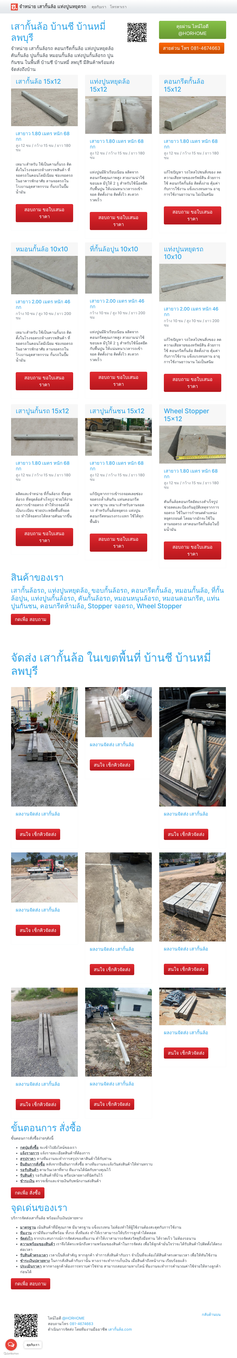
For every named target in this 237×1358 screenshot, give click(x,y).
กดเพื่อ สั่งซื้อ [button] (28, 1193)
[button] (137, 32)
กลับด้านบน (211, 1314)
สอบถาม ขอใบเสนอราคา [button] (44, 213)
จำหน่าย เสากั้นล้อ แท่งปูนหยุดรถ (52, 6)
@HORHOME (73, 1318)
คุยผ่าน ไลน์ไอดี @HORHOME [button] (192, 30)
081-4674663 (81, 1323)
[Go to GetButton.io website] (11, 1353)
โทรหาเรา (118, 6)
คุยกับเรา (99, 6)
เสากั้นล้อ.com (120, 1329)
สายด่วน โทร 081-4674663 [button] (191, 48)
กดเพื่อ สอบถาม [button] (30, 619)
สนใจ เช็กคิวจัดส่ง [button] (38, 834)
